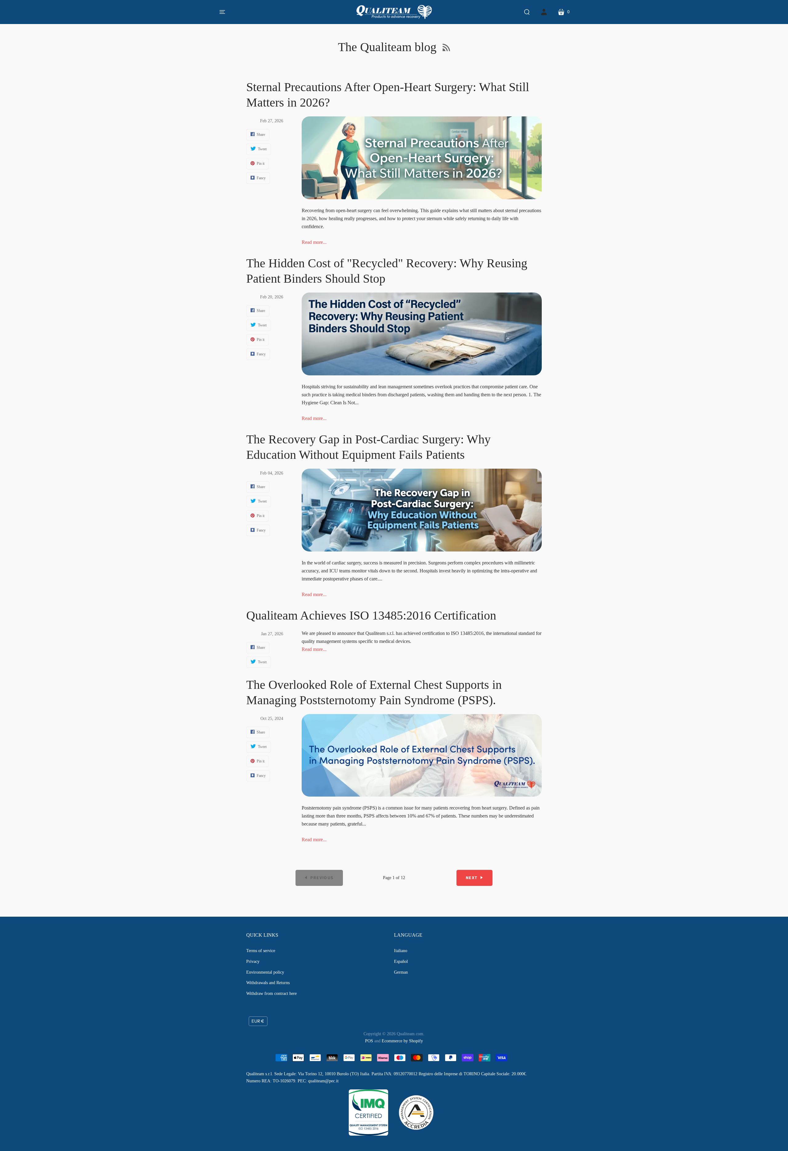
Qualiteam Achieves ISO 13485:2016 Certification (371, 615)
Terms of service (260, 950)
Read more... (314, 242)
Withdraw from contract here (271, 993)
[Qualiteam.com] (394, 12)
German (401, 972)
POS (369, 1041)
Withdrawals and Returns (268, 982)
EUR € (257, 1021)
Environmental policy (265, 972)
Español (401, 961)
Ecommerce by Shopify (402, 1041)
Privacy (252, 961)
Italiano (400, 950)
